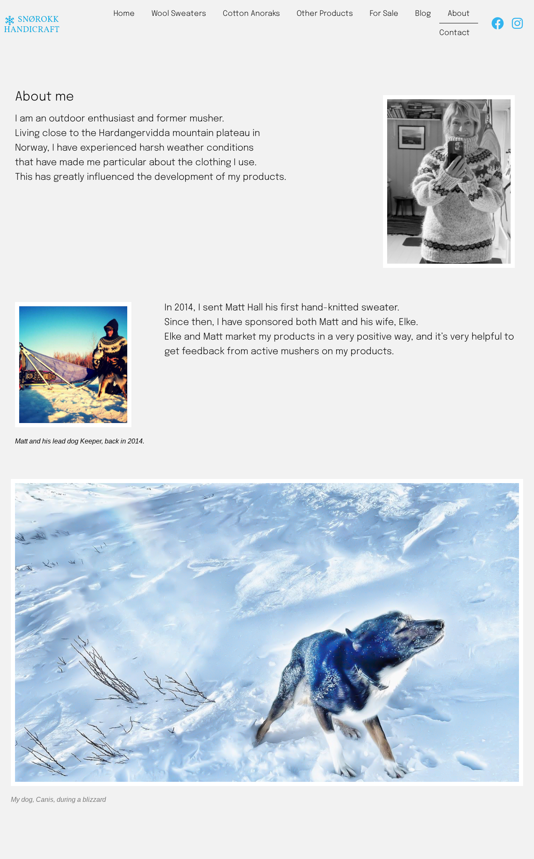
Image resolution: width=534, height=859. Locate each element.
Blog (423, 14)
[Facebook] (497, 23)
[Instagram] (517, 23)
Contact (454, 33)
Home (124, 14)
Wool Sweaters (178, 14)
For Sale (384, 14)
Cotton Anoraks (251, 14)
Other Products (325, 14)
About (459, 14)
